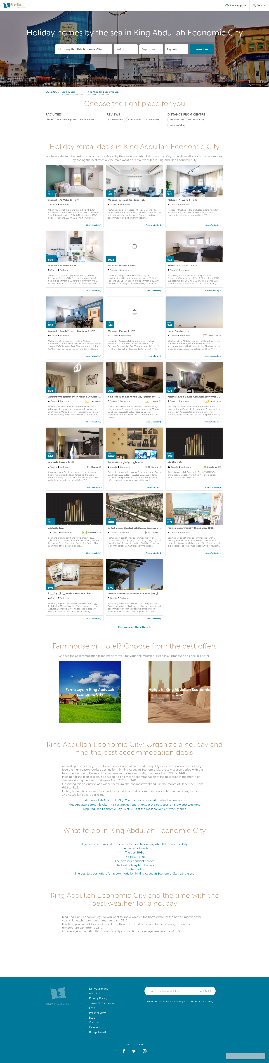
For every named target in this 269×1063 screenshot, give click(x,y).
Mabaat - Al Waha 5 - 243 (182, 199)
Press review (97, 1013)
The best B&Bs (134, 852)
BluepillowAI (97, 1032)
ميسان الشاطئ (56, 527)
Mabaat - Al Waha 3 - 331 (63, 265)
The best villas (134, 869)
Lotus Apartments (178, 331)
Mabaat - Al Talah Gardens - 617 (127, 199)
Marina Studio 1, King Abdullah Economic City (194, 396)
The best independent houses (134, 861)
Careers (94, 1022)
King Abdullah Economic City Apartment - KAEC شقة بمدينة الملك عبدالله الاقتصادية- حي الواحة (160, 396)
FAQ (92, 1008)
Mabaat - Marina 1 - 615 (122, 265)
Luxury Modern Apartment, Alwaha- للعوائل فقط (135, 593)
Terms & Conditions (102, 1003)
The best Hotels (134, 856)
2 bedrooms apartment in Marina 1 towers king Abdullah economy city (89, 396)
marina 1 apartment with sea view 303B (191, 527)
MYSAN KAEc (175, 462)
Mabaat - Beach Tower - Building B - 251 (71, 331)
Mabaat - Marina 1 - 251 (121, 331)
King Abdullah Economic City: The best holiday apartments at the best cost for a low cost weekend (134, 804)
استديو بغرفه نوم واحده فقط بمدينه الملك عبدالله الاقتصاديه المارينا (142, 527)
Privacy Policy (98, 998)
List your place (98, 988)
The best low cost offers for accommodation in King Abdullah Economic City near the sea (134, 873)
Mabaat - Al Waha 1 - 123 (182, 265)
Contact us (96, 1027)
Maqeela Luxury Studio (61, 462)
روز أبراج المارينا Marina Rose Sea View (69, 593)
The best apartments (134, 848)
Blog (92, 1017)
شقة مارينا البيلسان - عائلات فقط (125, 462)
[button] (124, 1051)
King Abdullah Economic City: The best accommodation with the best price (135, 800)
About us (95, 993)
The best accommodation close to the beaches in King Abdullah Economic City (134, 844)
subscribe (206, 991)
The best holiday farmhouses (134, 865)
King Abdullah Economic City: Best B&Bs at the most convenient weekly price (134, 809)
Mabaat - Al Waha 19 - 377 (63, 199)
